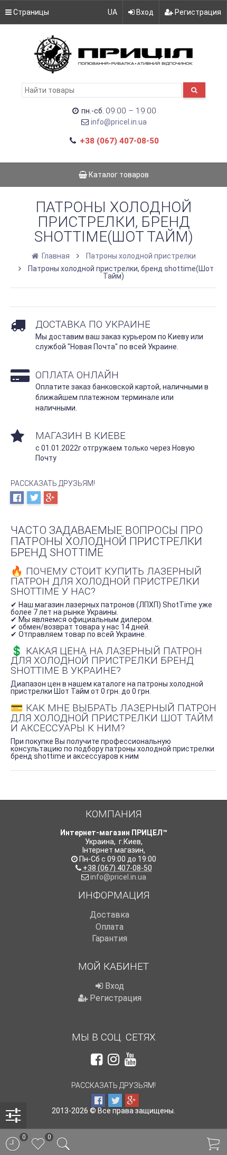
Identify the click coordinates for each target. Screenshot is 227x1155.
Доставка (109, 915)
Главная (55, 256)
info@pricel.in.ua (119, 122)
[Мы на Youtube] (130, 1059)
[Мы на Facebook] (96, 1059)
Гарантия (109, 938)
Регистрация (197, 12)
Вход (144, 12)
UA (112, 12)
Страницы (30, 12)
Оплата (110, 927)
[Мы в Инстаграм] (113, 1059)
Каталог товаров (118, 174)
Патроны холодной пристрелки (141, 256)
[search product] (194, 90)
